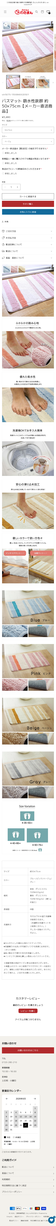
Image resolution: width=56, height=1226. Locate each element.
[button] (5, 12)
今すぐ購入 (28, 203)
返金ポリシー (19, 1216)
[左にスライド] (3, 82)
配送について (8, 1166)
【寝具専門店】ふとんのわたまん (26, 1213)
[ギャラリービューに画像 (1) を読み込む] (13, 82)
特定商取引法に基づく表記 (14, 1185)
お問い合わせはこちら (28, 1050)
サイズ (4, 125)
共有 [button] (6, 221)
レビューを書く (28, 1010)
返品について (8, 1173)
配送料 (9, 120)
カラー (4, 136)
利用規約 (6, 1179)
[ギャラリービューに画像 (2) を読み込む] (28, 82)
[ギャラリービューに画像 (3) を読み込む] (42, 82)
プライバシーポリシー (12, 1191)
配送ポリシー (13, 1220)
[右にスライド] (53, 82)
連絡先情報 (24, 1220)
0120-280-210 (9, 1062)
